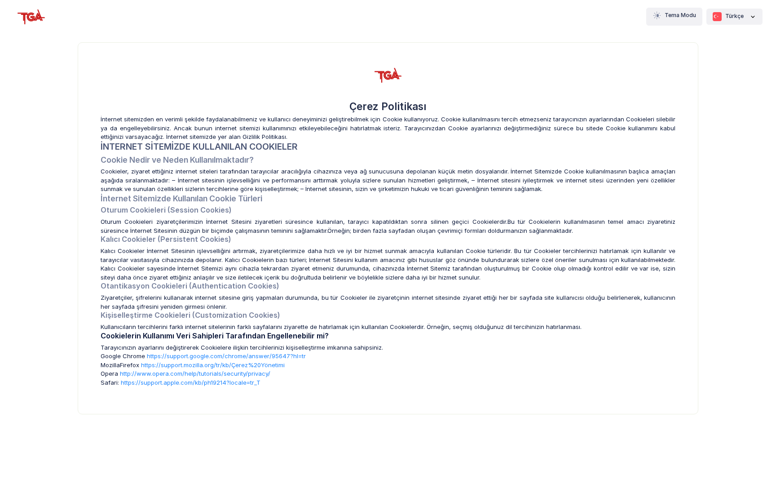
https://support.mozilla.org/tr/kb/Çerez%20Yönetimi (213, 365)
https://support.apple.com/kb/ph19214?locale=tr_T (190, 382)
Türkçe (734, 16)
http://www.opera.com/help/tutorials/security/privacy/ (195, 373)
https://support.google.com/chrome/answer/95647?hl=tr (226, 356)
